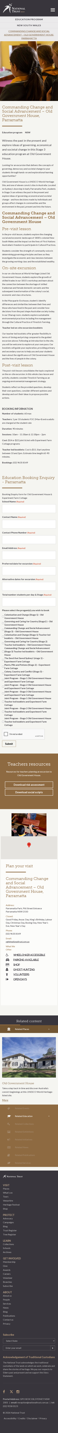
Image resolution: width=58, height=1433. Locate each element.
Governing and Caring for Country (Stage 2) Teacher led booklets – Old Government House (27, 643)
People (6, 1299)
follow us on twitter (11, 1391)
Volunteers (21, 974)
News (6, 1307)
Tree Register (9, 1234)
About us (7, 1295)
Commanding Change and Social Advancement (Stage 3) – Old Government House (27, 630)
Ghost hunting (24, 969)
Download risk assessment (29, 784)
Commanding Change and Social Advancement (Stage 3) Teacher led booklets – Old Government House (28, 651)
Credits (21, 1418)
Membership (9, 1261)
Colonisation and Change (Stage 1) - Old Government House (24, 616)
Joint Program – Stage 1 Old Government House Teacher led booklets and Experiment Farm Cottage (27, 701)
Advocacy (8, 1218)
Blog (5, 1226)
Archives (7, 1252)
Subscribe (8, 1286)
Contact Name (14, 517)
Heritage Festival (11, 1204)
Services (7, 1303)
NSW (27, 132)
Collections (8, 1244)
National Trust (15, 8)
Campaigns (8, 1222)
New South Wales (29, 25)
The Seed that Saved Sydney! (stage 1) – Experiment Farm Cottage (24, 660)
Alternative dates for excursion (23, 579)
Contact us (8, 1319)
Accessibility (10, 1418)
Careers (7, 1273)
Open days (20, 979)
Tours (5, 1196)
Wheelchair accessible (29, 955)
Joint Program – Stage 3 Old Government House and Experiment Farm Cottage (27, 693)
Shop (16, 965)
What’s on (8, 1192)
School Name (13, 501)
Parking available (26, 960)
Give (5, 1266)
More (5, 1100)
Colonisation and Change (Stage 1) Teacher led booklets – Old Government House (27, 636)
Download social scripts (29, 792)
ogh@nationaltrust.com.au (17, 941)
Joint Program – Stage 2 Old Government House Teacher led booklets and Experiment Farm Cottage (27, 711)
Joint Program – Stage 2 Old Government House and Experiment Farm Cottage (27, 686)
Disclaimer (32, 1418)
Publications (9, 1315)
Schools (6, 1248)
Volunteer (7, 1278)
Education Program (29, 19)
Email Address (13, 548)
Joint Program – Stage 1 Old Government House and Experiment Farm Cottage (27, 680)
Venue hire (8, 1200)
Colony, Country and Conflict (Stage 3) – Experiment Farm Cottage (24, 673)
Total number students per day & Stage (27, 594)
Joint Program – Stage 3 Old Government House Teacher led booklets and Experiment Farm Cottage (27, 721)
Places (6, 1188)
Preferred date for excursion (21, 563)
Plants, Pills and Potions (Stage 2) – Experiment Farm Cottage (27, 666)
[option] (29, 71)
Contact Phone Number (18, 532)
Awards (6, 1270)
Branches (7, 1282)
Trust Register (10, 1230)
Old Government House (18, 1083)
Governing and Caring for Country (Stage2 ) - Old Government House (28, 623)
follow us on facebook (4, 1391)
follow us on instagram (18, 1391)
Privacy (6, 1323)
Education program (12, 132)
